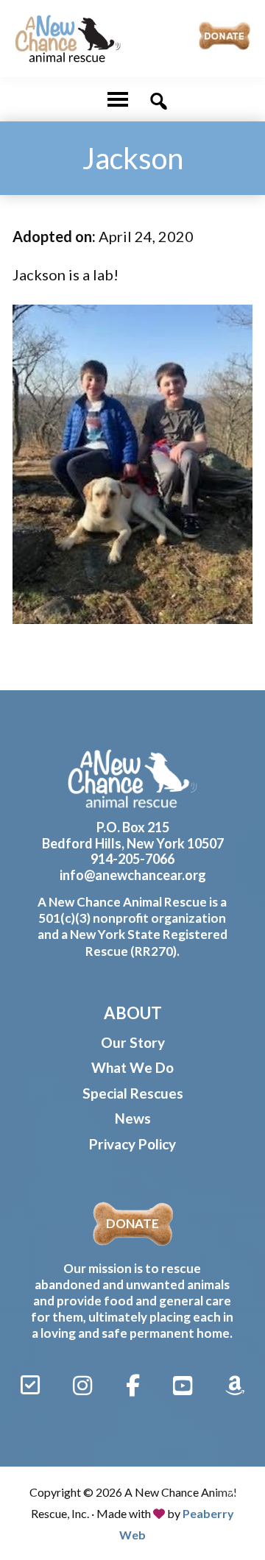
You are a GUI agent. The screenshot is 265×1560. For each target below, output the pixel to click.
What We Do (132, 1067)
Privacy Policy (132, 1143)
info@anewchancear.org (133, 875)
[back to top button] (234, 1495)
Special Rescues (132, 1093)
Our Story (133, 1042)
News (133, 1118)
